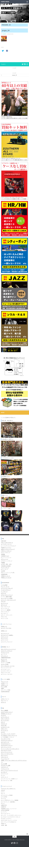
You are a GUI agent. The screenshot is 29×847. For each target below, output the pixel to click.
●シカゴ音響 (4, 763)
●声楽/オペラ (4, 660)
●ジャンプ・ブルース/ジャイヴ (8, 600)
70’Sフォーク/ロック (6, 551)
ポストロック (5, 757)
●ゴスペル (3, 593)
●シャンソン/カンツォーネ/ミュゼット (10, 748)
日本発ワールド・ (6, 808)
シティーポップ (5, 567)
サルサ (3, 790)
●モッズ (3, 722)
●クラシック (4, 659)
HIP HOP (4, 540)
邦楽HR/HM (4, 574)
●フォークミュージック (6, 752)
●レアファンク (4, 603)
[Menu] (27, 1)
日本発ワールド (5, 556)
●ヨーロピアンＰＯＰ (6, 750)
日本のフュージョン (6, 547)
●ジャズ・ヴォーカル (6, 628)
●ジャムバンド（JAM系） (7, 635)
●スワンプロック (5, 717)
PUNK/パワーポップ (6, 713)
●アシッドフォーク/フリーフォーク (9, 770)
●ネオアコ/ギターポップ (7, 712)
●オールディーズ (5, 742)
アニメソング (5, 559)
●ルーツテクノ (4, 755)
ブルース (4, 702)
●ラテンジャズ (4, 636)
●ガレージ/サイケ (5, 718)
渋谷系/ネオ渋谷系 (6, 566)
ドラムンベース (5, 652)
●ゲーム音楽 (4, 686)
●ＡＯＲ (3, 732)
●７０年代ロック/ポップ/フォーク (9, 735)
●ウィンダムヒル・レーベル (7, 666)
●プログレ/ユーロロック (7, 740)
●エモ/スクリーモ (5, 727)
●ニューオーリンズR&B (6, 598)
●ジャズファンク (5, 633)
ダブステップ (5, 767)
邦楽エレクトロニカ (6, 577)
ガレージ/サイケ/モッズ (7, 542)
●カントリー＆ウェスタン (7, 753)
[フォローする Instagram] (27, 64)
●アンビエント (4, 655)
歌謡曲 (3, 554)
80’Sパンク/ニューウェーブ (8, 549)
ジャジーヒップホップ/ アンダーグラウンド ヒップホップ (7, 590)
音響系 (3, 562)
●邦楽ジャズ (4, 630)
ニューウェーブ (5, 758)
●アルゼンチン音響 (5, 765)
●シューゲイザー (5, 720)
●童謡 (2, 688)
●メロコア (3, 715)
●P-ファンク (4, 605)
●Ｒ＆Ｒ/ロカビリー (5, 743)
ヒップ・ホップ (5, 586)
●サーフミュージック (6, 747)
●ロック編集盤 (4, 710)
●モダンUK (3, 725)
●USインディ (4, 728)
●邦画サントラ (4, 685)
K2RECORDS (5, 1)
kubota (4, 34)
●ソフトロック (4, 730)
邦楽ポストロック (6, 576)
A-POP (3, 571)
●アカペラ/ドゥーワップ (7, 595)
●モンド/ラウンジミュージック (8, 649)
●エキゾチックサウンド (6, 650)
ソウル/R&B (4, 585)
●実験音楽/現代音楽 (5, 657)
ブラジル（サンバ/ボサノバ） (9, 788)
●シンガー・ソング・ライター (8, 733)
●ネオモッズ (4, 723)
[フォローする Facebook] (25, 64)
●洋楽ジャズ (4, 626)
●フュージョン (4, 638)
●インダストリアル (5, 738)
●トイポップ (4, 772)
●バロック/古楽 (4, 664)
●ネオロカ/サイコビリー (7, 745)
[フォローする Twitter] (22, 64)
